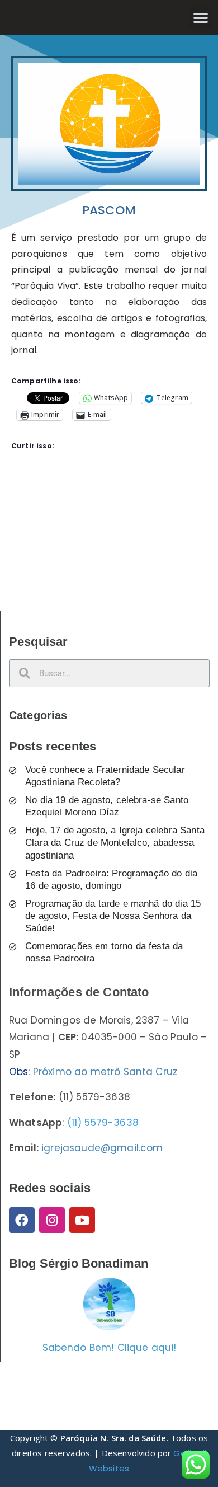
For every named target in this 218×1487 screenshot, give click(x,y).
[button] (200, 17)
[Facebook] (22, 1220)
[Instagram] (52, 1220)
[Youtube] (82, 1220)
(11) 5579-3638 (103, 1122)
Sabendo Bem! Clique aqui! (109, 1347)
